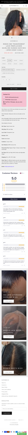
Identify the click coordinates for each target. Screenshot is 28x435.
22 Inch (15, 63)
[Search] (23, 5)
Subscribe (7, 413)
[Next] (18, 37)
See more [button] (22, 249)
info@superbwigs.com (13, 97)
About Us (4, 382)
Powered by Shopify (14, 424)
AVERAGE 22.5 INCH (20, 69)
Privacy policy (4, 391)
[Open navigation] (2, 5)
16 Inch (21, 60)
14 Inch (15, 60)
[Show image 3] (14, 37)
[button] (13, 184)
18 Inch (4, 63)
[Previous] (9, 37)
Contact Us (4, 385)
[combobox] (24, 194)
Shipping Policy (5, 394)
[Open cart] (26, 5)
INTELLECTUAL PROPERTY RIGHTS (9, 396)
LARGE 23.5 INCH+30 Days (8, 73)
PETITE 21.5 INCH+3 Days (8, 69)
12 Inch (9, 60)
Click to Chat (14, 99)
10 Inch (4, 60)
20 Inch (9, 63)
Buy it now (14, 88)
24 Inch (21, 63)
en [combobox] (22, 173)
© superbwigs (14, 422)
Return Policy (4, 387)
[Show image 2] (13, 37)
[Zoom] (25, 11)
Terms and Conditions (6, 389)
